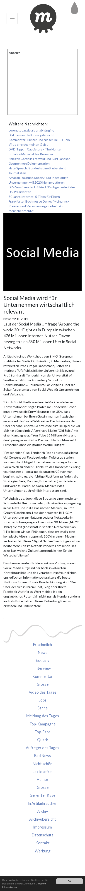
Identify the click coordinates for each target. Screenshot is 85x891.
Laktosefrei (42, 771)
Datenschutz (42, 835)
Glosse (43, 684)
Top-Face (42, 731)
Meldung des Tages (42, 715)
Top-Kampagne (42, 724)
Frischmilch (42, 644)
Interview (42, 668)
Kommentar (42, 676)
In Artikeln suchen (42, 803)
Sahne (42, 708)
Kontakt (42, 842)
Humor (43, 779)
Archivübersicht (42, 819)
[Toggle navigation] (12, 18)
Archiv (42, 811)
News (42, 652)
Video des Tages (42, 692)
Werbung (43, 851)
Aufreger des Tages (42, 747)
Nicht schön (42, 763)
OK (69, 881)
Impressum (42, 827)
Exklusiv (42, 660)
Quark (42, 739)
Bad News (42, 755)
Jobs (42, 700)
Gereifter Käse (42, 795)
